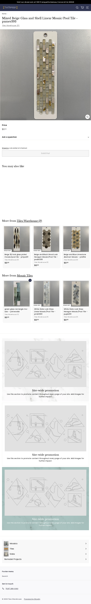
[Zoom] (87, 117)
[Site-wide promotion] (45, 364)
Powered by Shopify (32, 599)
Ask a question (9, 137)
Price (4, 125)
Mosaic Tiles (25, 275)
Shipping (5, 148)
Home (4, 14)
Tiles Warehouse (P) (11, 25)
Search (5, 576)
